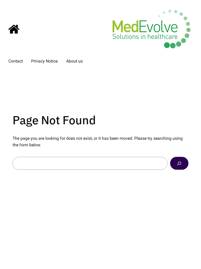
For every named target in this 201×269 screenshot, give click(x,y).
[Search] (179, 163)
